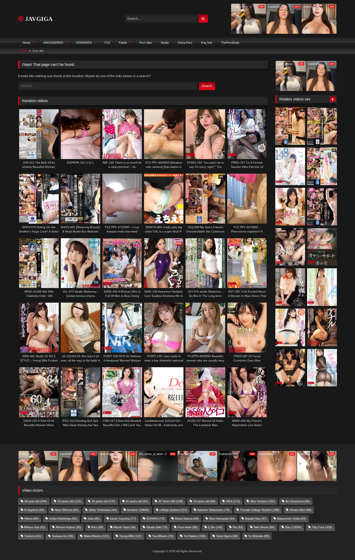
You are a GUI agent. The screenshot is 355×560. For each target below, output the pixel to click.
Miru (97, 527)
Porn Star (145, 42)
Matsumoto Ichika (291, 518)
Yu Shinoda (258, 536)
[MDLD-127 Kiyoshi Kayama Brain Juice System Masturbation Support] (322, 247)
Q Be (215, 527)
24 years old (204, 501)
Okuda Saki (156, 527)
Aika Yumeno (262, 501)
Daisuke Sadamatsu (213, 509)
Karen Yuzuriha (123, 518)
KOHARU (155, 518)
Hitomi (31, 518)
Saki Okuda (264, 527)
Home (26, 42)
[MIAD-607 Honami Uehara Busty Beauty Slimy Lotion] (290, 287)
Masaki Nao (256, 518)
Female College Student (259, 509)
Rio (238, 527)
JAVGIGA (38, 18)
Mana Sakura (187, 518)
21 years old (137, 501)
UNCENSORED (53, 42)
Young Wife (130, 536)
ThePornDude (230, 42)
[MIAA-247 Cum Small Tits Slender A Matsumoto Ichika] (322, 287)
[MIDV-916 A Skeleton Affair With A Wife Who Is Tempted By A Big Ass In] (322, 368)
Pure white (188, 527)
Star (293, 527)
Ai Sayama (34, 509)
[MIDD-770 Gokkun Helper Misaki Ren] (290, 206)
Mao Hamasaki (222, 518)
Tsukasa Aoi (62, 536)
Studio (165, 42)
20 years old (103, 501)
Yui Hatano (195, 536)
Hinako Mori (300, 509)
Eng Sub (206, 42)
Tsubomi (32, 536)
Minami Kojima (68, 527)
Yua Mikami (162, 536)
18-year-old (35, 501)
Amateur (138, 509)
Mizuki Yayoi (125, 527)
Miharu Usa (34, 527)
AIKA (233, 501)
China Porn (185, 42)
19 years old (69, 501)
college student (173, 509)
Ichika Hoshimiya (63, 518)
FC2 (107, 42)
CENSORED (84, 42)
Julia (94, 518)
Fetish (123, 42)
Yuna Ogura (227, 536)
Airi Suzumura (297, 501)
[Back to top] (342, 548)
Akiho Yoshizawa (103, 509)
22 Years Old (170, 501)
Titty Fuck (322, 527)
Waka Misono (96, 536)
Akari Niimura (66, 509)
